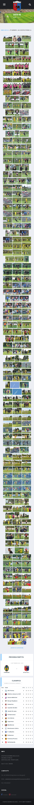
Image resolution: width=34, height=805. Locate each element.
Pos (2, 687)
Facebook (5, 794)
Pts (24, 687)
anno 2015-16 (4, 30)
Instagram (13, 794)
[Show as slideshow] (17, 648)
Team (6, 687)
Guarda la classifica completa (12, 683)
